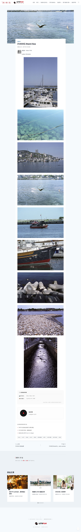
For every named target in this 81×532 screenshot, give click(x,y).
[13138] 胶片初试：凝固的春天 (25, 430)
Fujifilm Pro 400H (30, 398)
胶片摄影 (49, 437)
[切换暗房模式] (78, 528)
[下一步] (72, 488)
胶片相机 (55, 437)
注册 (27, 460)
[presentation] (17, 482)
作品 (21, 433)
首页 (34, 2)
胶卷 (35, 437)
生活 (31, 437)
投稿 (20, 433)
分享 (23, 437)
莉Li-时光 (36, 494)
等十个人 (59, 494)
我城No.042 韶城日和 (38, 492)
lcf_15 (20, 46)
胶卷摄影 (40, 437)
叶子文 (12, 496)
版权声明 (74, 2)
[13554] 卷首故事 (19, 445)
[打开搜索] (78, 2)
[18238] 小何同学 (60, 492)
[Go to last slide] (9, 488)
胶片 (23, 398)
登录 (24, 460)
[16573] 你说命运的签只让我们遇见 (26, 427)
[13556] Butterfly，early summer (57, 445)
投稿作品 (19, 41)
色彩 (60, 437)
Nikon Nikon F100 (30, 395)
